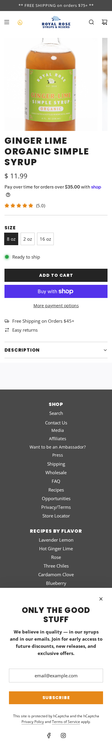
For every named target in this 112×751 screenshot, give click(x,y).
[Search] (91, 22)
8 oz (11, 239)
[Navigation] (6, 22)
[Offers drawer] (19, 22)
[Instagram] (63, 735)
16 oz (45, 239)
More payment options (56, 305)
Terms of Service (66, 721)
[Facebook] (49, 735)
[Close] (101, 598)
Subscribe (56, 698)
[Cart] (104, 22)
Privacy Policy (33, 721)
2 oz (27, 239)
